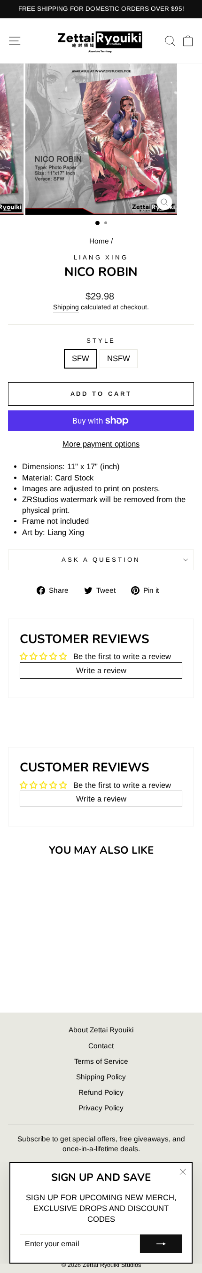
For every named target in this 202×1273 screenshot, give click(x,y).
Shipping (66, 307)
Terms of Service (101, 1061)
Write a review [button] (101, 670)
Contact (101, 1046)
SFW (80, 358)
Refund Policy (101, 1092)
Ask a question (101, 559)
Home (99, 241)
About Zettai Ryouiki (101, 1030)
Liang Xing (101, 257)
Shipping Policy (101, 1077)
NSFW (118, 358)
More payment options (101, 444)
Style (101, 340)
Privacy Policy (101, 1108)
